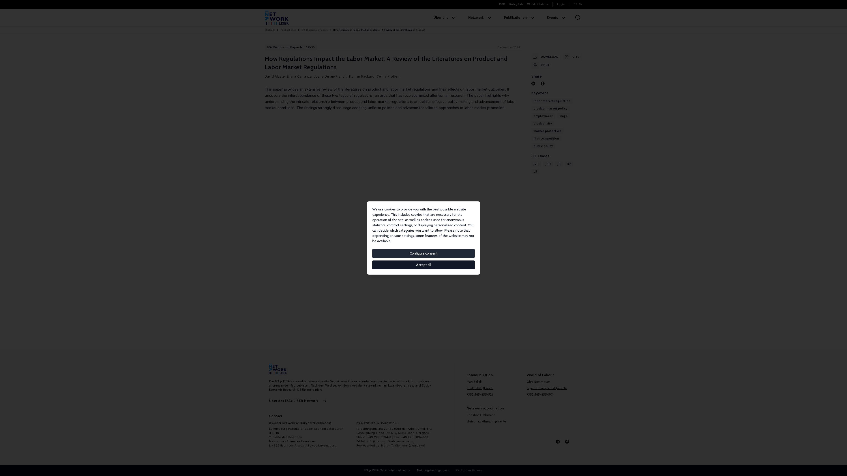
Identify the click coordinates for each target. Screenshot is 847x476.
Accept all (423, 265)
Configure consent (424, 253)
